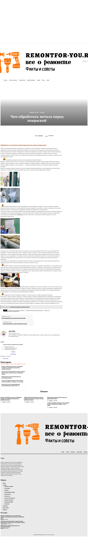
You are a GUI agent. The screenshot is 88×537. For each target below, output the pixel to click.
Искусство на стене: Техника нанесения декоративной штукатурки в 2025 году (11, 385)
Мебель (2, 519)
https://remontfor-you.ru (14, 333)
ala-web (40, 135)
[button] (9, 61)
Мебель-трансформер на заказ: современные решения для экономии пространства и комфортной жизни (12, 368)
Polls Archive (6, 358)
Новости (2, 528)
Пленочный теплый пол (10, 349)
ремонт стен (46, 310)
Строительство (4, 523)
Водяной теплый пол (9, 346)
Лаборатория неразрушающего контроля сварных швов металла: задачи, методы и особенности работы (13, 373)
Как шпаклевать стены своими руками (15, 323)
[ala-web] (4, 333)
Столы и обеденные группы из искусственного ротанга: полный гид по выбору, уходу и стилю (12, 381)
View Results (13, 354)
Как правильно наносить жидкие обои (14, 318)
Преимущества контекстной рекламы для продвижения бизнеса (11, 377)
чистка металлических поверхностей (11, 311)
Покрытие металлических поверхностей (34, 310)
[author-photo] (1, 401)
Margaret (51, 400)
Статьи (42, 112)
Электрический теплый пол (11, 348)
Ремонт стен (34, 112)
